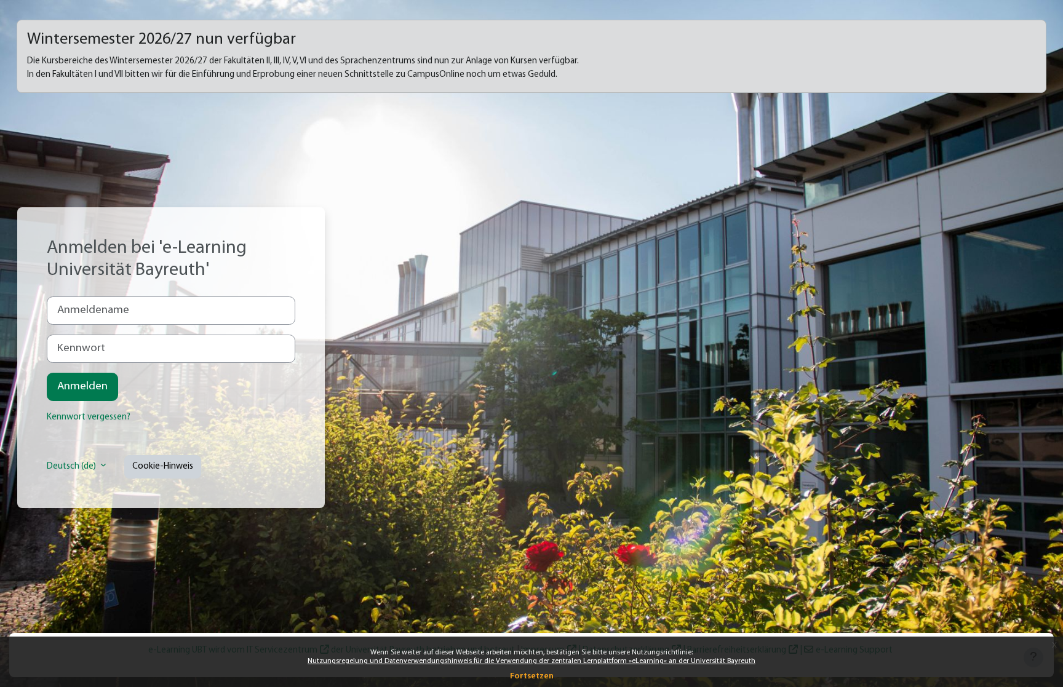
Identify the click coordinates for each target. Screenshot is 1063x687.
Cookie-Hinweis (162, 466)
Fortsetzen (532, 676)
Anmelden (82, 386)
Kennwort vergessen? (88, 417)
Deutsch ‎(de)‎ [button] (72, 466)
